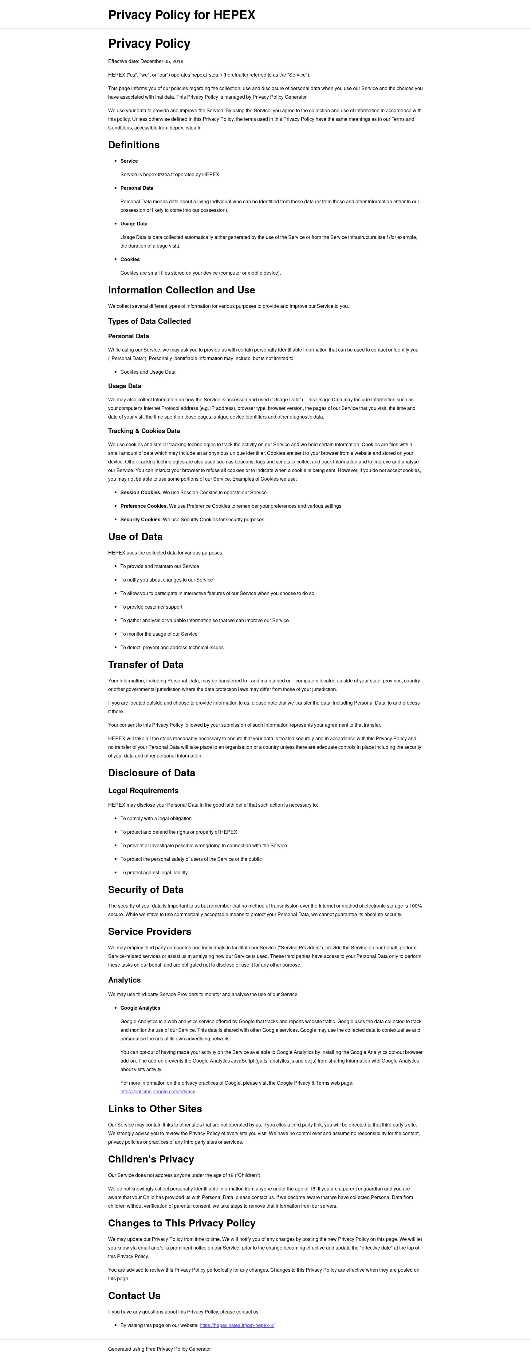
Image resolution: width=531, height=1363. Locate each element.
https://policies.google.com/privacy (157, 1091)
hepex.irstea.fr (206, 74)
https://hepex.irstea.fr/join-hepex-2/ (237, 1325)
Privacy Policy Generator (279, 96)
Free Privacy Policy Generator (178, 1348)
